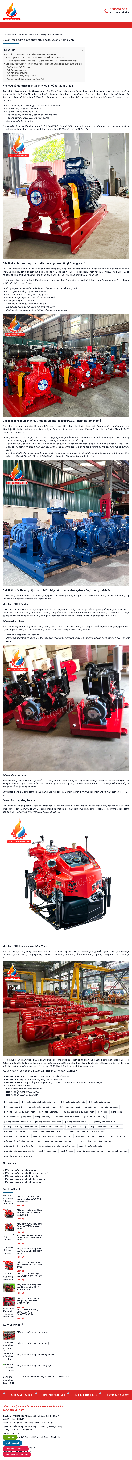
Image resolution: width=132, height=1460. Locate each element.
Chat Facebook (12, 1443)
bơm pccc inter (117, 1112)
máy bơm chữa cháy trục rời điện (90, 1136)
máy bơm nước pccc (47, 1151)
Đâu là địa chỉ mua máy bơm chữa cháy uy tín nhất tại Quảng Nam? (35, 57)
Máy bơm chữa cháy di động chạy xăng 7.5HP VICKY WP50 (28, 1300)
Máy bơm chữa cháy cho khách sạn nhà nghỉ (26, 1173)
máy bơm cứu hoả (117, 1136)
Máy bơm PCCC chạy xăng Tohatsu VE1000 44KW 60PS (29, 1226)
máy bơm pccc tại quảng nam (90, 1151)
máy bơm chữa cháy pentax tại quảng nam (85, 1131)
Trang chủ (7, 35)
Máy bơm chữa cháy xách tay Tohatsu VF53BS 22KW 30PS (29, 1251)
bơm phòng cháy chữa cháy (66, 1117)
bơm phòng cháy (42, 1117)
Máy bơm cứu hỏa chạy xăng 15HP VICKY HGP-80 (29, 1274)
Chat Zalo (10, 1437)
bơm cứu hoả (90, 1107)
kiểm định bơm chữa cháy (52, 1126)
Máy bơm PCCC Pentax (20, 67)
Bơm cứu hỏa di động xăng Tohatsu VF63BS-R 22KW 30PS (29, 1237)
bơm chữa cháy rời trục (14, 1107)
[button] (79, 51)
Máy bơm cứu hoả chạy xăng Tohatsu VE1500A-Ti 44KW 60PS (29, 1199)
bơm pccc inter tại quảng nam (17, 1117)
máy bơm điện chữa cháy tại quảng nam (96, 1141)
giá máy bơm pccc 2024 (104, 1121)
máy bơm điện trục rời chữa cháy (18, 1146)
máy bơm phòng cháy (117, 1151)
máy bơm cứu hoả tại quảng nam (18, 1141)
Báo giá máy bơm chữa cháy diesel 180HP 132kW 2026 (43, 1377)
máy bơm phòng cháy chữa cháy (18, 1156)
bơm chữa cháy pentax (99, 1102)
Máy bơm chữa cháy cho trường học (34, 1365)
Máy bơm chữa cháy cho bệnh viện (21, 1176)
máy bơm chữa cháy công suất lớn (106, 1126)
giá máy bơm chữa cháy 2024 (17, 1121)
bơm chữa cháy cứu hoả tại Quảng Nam (49, 85)
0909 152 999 (118, 9)
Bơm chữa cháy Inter (19, 73)
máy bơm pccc (66, 1151)
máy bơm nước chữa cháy (90, 1146)
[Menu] (4, 25)
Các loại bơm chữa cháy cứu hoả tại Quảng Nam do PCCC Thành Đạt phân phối (41, 60)
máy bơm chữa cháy (77, 1126)
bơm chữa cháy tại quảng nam (42, 1107)
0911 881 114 (16, 1449)
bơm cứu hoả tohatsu (48, 1112)
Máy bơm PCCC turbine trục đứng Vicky (28, 79)
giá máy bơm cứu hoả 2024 (77, 1121)
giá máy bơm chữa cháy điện (48, 1121)
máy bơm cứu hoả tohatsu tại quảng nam (56, 1141)
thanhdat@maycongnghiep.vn (27, 1088)
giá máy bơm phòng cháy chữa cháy (20, 1126)
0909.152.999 (32, 1091)
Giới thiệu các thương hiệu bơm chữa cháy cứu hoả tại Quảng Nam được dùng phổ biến (44, 64)
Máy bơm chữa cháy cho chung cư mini (24, 1182)
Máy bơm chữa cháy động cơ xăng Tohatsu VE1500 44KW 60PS (29, 1212)
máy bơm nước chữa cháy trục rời (19, 1151)
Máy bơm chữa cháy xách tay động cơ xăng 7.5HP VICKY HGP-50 (29, 1287)
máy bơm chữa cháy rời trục (16, 1136)
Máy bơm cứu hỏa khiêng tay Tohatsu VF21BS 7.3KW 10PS (29, 1264)
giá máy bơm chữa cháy (94, 1117)
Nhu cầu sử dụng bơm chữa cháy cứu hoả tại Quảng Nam (31, 54)
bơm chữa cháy (11, 1102)
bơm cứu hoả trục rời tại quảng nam (78, 1112)
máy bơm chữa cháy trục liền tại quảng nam (52, 1136)
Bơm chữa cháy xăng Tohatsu (23, 76)
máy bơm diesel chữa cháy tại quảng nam (56, 1146)
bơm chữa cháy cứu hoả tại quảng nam (39, 1102)
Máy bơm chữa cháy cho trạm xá (20, 1170)
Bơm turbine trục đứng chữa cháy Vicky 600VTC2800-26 (27, 1312)
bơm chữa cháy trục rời (70, 1107)
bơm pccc (102, 1112)
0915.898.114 (32, 1095)
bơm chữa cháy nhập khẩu (73, 1102)
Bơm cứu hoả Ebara (19, 70)
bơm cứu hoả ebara (109, 1107)
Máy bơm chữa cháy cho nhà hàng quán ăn (25, 1179)
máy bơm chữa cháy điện (15, 1131)
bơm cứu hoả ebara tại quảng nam (19, 1112)
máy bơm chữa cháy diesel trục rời (46, 1131)
